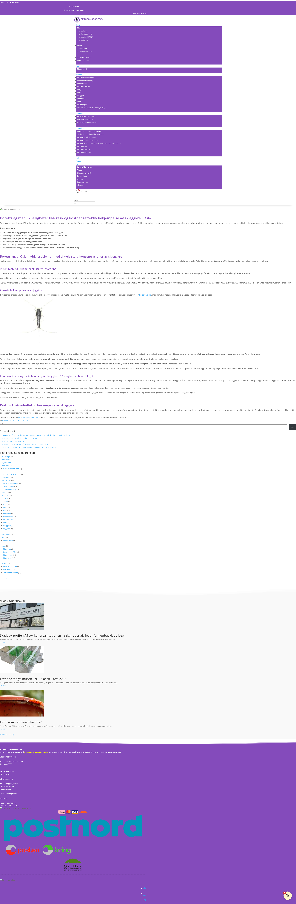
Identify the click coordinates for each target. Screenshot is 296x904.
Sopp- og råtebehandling (87, 122)
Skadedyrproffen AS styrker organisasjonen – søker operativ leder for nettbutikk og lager (36, 435)
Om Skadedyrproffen (8, 794)
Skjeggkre (81, 96)
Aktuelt (80, 185)
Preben (5, 420)
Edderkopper (82, 84)
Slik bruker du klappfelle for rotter (90, 134)
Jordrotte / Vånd (83, 60)
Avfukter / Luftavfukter (86, 116)
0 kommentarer (23, 420)
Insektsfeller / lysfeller (85, 78)
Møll (79, 93)
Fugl (77, 158)
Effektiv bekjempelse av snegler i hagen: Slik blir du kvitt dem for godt (29, 447)
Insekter (79, 75)
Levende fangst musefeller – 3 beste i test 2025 (20, 438)
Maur (78, 66)
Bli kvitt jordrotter (84, 152)
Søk (1, 423)
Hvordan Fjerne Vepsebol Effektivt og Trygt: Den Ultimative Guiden (27, 444)
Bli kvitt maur (82, 146)
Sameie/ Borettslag (84, 167)
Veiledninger (80, 128)
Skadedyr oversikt (84, 173)
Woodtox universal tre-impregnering (91, 108)
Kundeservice (82, 182)
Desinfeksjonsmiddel (85, 119)
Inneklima (79, 113)
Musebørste (83, 40)
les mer (3, 642)
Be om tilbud (82, 176)
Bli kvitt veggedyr (83, 149)
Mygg (79, 90)
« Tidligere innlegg (7, 734)
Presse (78, 161)
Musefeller (83, 31)
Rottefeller (83, 48)
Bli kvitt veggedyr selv (9, 784)
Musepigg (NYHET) (86, 37)
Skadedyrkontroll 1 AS (28, 417)
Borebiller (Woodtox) (85, 81)
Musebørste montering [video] (89, 131)
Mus (79, 28)
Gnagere (79, 25)
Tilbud (79, 170)
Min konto (4, 798)
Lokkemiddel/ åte (85, 34)
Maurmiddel (82, 69)
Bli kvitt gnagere (6, 779)
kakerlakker (145, 294)
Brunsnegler (82, 105)
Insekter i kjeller (83, 87)
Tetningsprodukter (84, 57)
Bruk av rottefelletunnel (86, 137)
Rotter (79, 45)
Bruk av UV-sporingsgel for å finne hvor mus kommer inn (99, 143)
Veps (79, 102)
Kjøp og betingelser (8, 803)
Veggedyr (80, 99)
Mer (77, 164)
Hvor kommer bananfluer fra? (13, 441)
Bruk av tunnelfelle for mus (87, 140)
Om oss (80, 179)
